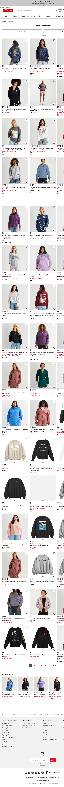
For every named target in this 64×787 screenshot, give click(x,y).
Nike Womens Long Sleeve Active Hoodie (41, 109)
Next (54, 665)
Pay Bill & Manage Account (29, 723)
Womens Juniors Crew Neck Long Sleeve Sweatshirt (13, 655)
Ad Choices (40, 783)
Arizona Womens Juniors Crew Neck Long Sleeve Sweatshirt (41, 149)
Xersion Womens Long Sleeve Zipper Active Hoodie (14, 392)
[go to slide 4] (43, 5)
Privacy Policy (29, 777)
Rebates (4, 744)
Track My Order (6, 723)
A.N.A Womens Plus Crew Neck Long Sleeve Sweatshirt (14, 544)
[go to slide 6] (46, 5)
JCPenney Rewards (7, 728)
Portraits (45, 732)
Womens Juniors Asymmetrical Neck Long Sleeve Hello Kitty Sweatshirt (41, 236)
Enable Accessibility (5, 7)
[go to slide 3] (42, 5)
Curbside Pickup (47, 725)
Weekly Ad (45, 728)
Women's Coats (22, 714)
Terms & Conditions (31, 783)
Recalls (4, 739)
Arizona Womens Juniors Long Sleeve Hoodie (14, 314)
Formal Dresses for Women (44, 714)
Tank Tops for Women (32, 714)
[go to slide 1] (39, 5)
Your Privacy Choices (40, 777)
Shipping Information (8, 735)
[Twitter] (26, 772)
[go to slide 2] (40, 5)
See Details (42, 765)
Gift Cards (4, 742)
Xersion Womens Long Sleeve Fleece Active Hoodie (41, 392)
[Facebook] (32, 772)
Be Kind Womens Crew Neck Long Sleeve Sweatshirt (13, 505)
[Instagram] (29, 772)
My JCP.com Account (7, 725)
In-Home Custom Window (50, 739)
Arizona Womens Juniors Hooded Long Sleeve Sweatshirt (14, 275)
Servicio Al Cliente (7, 746)
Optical (45, 735)
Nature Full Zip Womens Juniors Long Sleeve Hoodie (14, 69)
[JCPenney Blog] (42, 772)
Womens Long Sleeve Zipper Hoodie (40, 655)
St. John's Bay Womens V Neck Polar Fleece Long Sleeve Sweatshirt (14, 236)
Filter (22, 31)
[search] (53, 10)
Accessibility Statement (43, 780)
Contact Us (5, 730)
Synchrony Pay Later (7, 737)
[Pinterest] (36, 772)
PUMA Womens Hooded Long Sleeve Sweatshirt (42, 619)
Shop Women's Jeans (56, 714)
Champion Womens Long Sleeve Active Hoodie (42, 275)
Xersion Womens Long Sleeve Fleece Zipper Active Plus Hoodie (41, 430)
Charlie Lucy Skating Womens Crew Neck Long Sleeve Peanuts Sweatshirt (41, 544)
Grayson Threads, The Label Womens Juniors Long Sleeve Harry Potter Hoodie (42, 314)
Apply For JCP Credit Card (29, 725)
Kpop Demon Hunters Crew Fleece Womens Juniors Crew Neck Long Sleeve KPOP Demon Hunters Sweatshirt (41, 506)
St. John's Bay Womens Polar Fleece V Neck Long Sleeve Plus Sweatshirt (42, 353)
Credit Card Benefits (27, 728)
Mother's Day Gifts (14, 714)
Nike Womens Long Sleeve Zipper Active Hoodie (43, 188)
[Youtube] (39, 772)
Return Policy (5, 732)
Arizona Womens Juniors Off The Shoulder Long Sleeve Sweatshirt (40, 69)
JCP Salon (45, 730)
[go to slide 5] (45, 5)
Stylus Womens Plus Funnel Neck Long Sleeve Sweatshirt (15, 430)
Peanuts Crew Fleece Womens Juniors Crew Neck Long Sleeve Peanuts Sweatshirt (14, 149)
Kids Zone (45, 737)
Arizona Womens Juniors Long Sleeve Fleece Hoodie (14, 188)
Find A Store (46, 723)
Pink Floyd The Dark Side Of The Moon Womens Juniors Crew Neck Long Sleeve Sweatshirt (41, 468)
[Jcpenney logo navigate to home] (8, 10)
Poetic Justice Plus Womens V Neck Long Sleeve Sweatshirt (13, 619)
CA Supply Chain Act (54, 777)
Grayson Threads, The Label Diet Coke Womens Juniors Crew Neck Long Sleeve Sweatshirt (14, 353)
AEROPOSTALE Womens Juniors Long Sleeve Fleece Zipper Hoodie (14, 110)
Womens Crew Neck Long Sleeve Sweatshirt (14, 467)
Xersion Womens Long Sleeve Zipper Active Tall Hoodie (14, 582)
